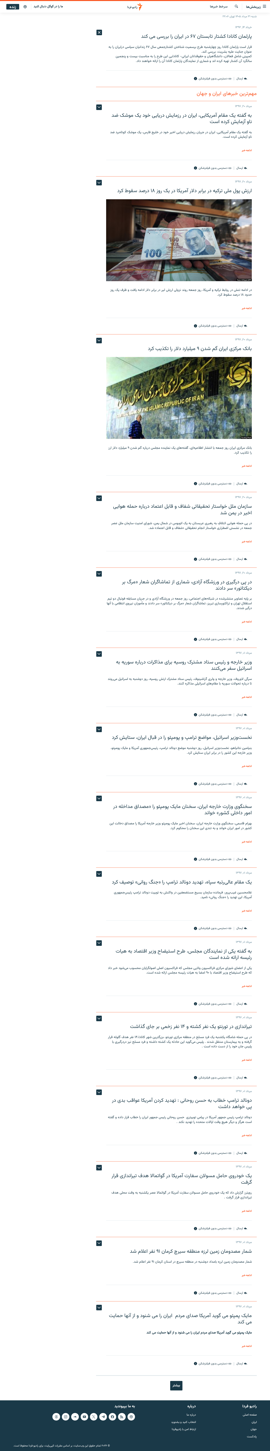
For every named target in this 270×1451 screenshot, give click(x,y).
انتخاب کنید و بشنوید (183, 1422)
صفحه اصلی (250, 1415)
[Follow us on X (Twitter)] (93, 1417)
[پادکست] (25, 7)
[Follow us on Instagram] (65, 1417)
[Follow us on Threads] (56, 1417)
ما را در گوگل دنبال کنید (48, 6)
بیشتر (176, 1385)
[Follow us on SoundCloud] (75, 1417)
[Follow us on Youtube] (84, 1417)
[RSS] (122, 1417)
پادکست (252, 1437)
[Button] (241, 78)
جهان (254, 1429)
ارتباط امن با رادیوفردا (184, 1429)
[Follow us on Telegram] (103, 1417)
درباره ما (191, 1415)
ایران (254, 1422)
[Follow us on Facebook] (112, 1417)
